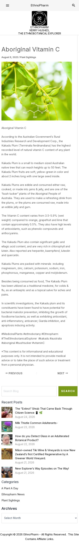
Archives (9, 508)
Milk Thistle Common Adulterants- (36, 423)
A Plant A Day (9, 488)
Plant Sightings (28, 57)
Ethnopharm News (13, 494)
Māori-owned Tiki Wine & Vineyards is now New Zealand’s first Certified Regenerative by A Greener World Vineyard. (45, 454)
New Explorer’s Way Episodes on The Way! (42, 468)
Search (68, 391)
